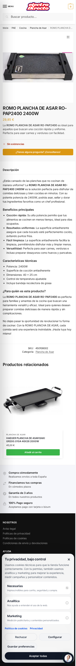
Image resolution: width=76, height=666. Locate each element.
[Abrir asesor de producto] (68, 658)
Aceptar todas (38, 655)
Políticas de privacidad (16, 533)
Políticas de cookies (15, 538)
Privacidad (36, 628)
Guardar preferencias (20, 646)
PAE (14, 27)
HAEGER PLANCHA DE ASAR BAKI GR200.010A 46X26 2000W (25, 440)
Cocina (23, 27)
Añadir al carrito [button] (33, 452)
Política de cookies (16, 628)
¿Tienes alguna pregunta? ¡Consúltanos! (38, 152)
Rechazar (21, 637)
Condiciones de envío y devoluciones (25, 543)
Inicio (5, 27)
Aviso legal (9, 528)
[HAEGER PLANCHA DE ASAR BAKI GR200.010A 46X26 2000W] (33, 400)
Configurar (55, 637)
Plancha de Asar (38, 27)
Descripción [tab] (11, 170)
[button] (70, 6)
